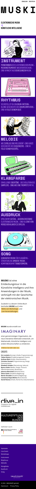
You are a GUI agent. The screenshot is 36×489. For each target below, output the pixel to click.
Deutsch (32, 1)
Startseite (4, 448)
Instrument (5, 457)
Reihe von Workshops (10, 309)
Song (3, 472)
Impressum (4, 486)
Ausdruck (4, 469)
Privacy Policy (14, 486)
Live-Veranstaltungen (10, 311)
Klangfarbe (5, 466)
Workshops (5, 454)
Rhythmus (4, 460)
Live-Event (4, 451)
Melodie (4, 463)
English (25, 1)
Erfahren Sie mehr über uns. (10, 348)
